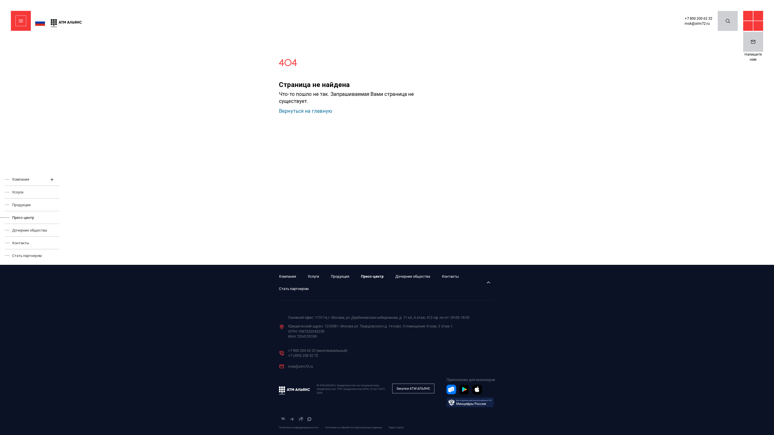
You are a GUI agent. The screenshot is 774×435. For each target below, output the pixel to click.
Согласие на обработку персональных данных (353, 427)
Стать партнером (294, 289)
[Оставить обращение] (753, 42)
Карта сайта (396, 427)
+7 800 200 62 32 (698, 18)
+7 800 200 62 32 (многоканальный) (317, 350)
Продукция (340, 276)
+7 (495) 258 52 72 (303, 355)
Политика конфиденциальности (298, 427)
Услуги (313, 276)
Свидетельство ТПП (329, 388)
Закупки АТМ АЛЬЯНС (413, 388)
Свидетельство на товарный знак (358, 385)
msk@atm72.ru (697, 23)
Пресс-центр (372, 276)
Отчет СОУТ (377, 388)
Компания (287, 276)
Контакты (450, 276)
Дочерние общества (412, 276)
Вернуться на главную (305, 111)
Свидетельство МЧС (356, 388)
